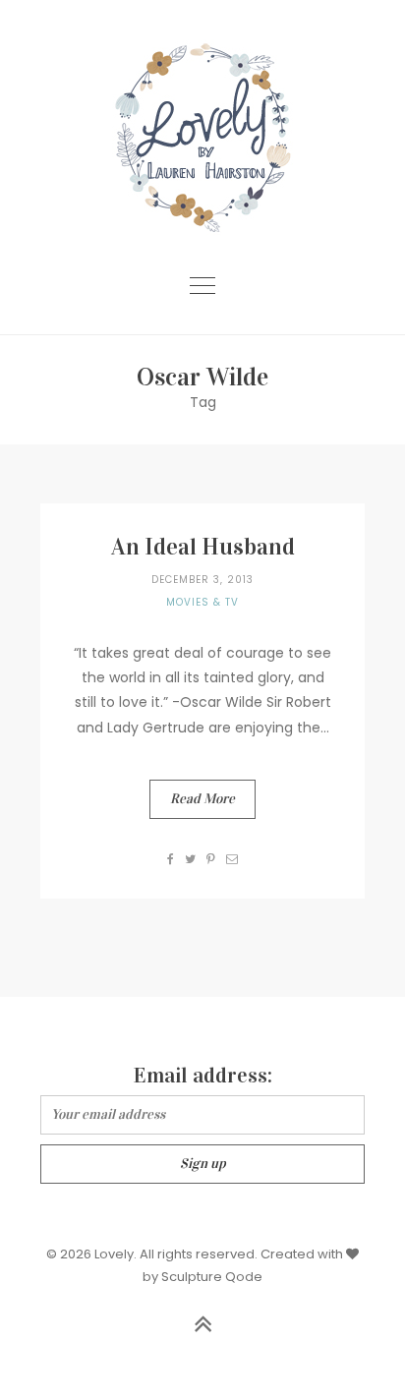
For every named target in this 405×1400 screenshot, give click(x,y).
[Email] (232, 858)
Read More (202, 798)
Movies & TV (202, 602)
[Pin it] (211, 858)
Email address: (203, 1075)
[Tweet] (191, 858)
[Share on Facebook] (171, 858)
